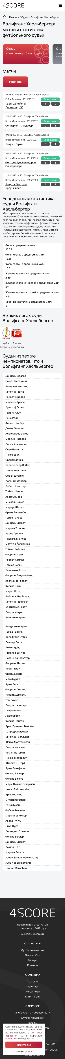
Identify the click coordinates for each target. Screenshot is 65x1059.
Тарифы (32, 1022)
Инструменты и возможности (32, 1012)
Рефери (32, 960)
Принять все (24, 1044)
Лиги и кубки (32, 955)
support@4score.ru (32, 934)
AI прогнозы (32, 991)
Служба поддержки (32, 1017)
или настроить (24, 1051)
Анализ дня (32, 986)
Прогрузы (32, 981)
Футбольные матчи (32, 950)
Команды (32, 965)
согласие (10, 1038)
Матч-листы (32, 996)
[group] (26, 54)
